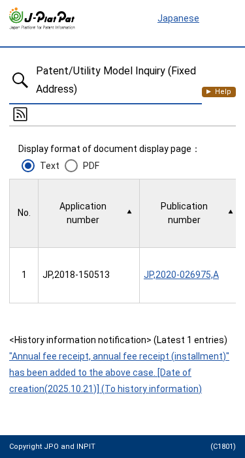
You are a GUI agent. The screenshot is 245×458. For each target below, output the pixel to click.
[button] (88, 213)
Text (49, 165)
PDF (91, 165)
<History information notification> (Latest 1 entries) (118, 340)
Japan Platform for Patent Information (42, 19)
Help (223, 91)
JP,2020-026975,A (181, 274)
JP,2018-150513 (76, 274)
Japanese (178, 18)
